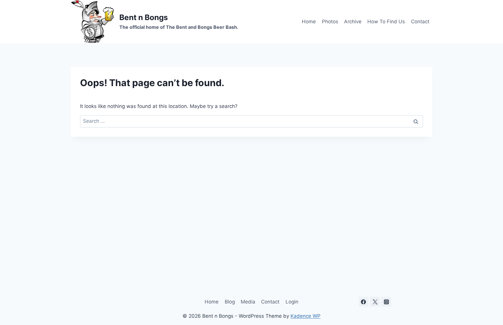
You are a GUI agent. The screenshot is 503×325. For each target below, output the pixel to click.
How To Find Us (386, 21)
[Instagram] (386, 302)
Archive (353, 21)
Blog (230, 302)
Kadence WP (305, 316)
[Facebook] (364, 302)
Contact (420, 21)
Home (309, 21)
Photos (330, 21)
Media (248, 302)
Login (292, 302)
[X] (375, 302)
